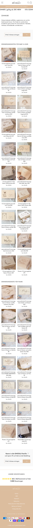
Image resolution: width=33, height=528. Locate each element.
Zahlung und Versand (16, 506)
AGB (16, 496)
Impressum (16, 498)
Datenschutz (16, 501)
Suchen (16, 493)
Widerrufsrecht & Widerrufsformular (16, 503)
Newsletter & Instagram (16, 514)
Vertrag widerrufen (16, 509)
